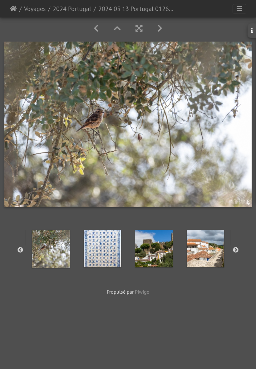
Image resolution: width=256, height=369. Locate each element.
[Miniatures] (117, 28)
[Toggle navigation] (239, 8)
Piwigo (142, 292)
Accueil (13, 8)
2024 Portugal (72, 9)
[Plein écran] (139, 28)
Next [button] (236, 250)
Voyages (35, 9)
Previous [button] (20, 250)
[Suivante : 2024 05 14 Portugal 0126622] (160, 28)
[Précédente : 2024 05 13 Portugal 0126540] (96, 28)
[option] (50, 249)
